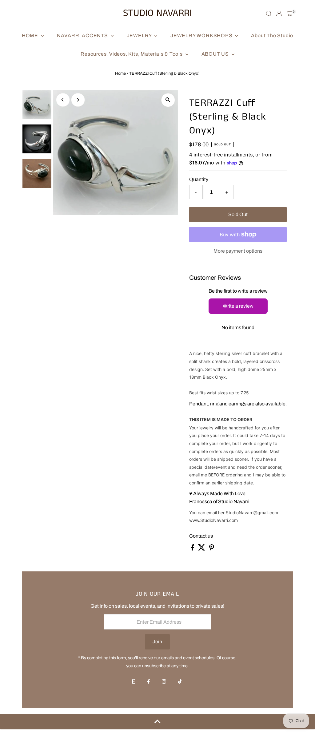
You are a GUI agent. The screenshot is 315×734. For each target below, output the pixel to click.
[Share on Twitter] (202, 548)
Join (157, 641)
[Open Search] (269, 13)
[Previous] (63, 100)
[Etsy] (133, 682)
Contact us (201, 536)
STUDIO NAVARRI (157, 13)
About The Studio (272, 35)
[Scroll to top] (157, 721)
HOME (30, 35)
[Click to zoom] (168, 100)
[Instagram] (164, 682)
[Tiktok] (180, 682)
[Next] (78, 100)
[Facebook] (148, 682)
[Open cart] (289, 13)
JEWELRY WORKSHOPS (201, 35)
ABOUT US (215, 54)
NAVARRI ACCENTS (83, 35)
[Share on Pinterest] (211, 548)
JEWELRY (140, 35)
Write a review (238, 306)
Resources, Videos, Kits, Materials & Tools (132, 54)
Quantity (198, 179)
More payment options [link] (237, 251)
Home (120, 73)
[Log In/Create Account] (279, 13)
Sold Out (238, 214)
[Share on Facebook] (193, 548)
